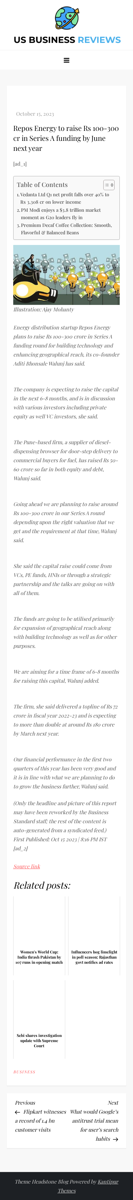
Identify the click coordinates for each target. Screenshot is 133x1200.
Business (24, 1071)
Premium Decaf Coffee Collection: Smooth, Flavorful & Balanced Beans (66, 229)
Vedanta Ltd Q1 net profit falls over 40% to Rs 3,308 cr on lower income (64, 198)
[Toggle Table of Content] (105, 185)
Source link (26, 866)
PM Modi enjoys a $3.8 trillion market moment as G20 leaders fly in (61, 213)
